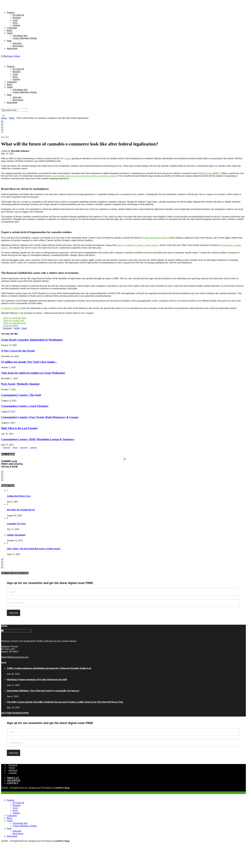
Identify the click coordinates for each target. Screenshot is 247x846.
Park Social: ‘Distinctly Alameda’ (20, 383)
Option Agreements (16, 535)
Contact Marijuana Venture (25, 38)
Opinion (16, 25)
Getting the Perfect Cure (19, 496)
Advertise (13, 780)
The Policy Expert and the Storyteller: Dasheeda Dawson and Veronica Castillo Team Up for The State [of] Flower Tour (65, 702)
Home (4, 118)
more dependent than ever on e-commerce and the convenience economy (84, 176)
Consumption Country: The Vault (21, 394)
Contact (12, 783)
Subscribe (17, 43)
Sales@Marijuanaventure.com (14, 657)
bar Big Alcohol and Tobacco (156, 237)
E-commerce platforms (11, 308)
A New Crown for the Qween (18, 350)
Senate (68, 158)
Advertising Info (20, 35)
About (10, 33)
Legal (15, 20)
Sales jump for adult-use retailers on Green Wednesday (33, 372)
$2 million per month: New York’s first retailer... (29, 361)
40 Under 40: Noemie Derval (21, 510)
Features (10, 12)
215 (219, 173)
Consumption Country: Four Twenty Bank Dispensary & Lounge (39, 417)
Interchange (12, 48)
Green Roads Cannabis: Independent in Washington (32, 339)
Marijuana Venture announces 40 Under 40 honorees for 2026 (37, 679)
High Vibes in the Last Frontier (19, 428)
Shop (9, 40)
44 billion (207, 173)
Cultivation (12, 28)
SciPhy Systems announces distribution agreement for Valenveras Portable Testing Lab (49, 668)
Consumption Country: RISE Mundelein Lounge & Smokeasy (37, 439)
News (15, 22)
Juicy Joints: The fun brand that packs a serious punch (33, 548)
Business (17, 17)
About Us (13, 778)
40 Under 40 (18, 15)
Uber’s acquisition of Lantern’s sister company (138, 245)
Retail (9, 30)
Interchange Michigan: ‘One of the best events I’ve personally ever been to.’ (43, 690)
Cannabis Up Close (16, 523)
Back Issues (18, 46)
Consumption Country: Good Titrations (24, 405)
